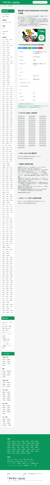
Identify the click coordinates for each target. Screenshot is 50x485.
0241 (7, 112)
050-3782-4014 (42, 130)
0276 (11, 129)
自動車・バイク (5, 338)
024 (11, 110)
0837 (11, 243)
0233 (3, 108)
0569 (11, 186)
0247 (3, 116)
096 (11, 290)
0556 (3, 180)
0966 (11, 292)
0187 (3, 96)
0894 (7, 275)
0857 (7, 259)
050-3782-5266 (42, 145)
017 (7, 86)
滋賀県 (8, 398)
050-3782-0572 (32, 120)
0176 (3, 90)
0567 (3, 186)
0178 (7, 90)
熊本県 (8, 421)
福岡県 (3, 419)
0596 (7, 200)
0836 (7, 243)
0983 (3, 304)
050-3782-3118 (42, 118)
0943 (3, 282)
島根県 (8, 405)
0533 (11, 169)
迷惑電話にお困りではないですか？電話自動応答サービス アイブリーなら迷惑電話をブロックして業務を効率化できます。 (33, 106)
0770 (11, 224)
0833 (7, 241)
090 (10, 22)
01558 (3, 67)
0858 (11, 259)
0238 (7, 110)
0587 (3, 198)
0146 (3, 61)
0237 (3, 110)
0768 (3, 224)
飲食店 (3, 336)
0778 (11, 228)
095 (3, 286)
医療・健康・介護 (6, 328)
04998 (3, 167)
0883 (11, 269)
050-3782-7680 (42, 132)
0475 (3, 157)
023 (11, 106)
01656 (8, 82)
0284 (7, 135)
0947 (3, 284)
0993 (3, 310)
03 (10, 143)
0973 (11, 296)
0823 (7, 237)
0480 (11, 159)
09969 (7, 312)
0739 (7, 210)
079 (10, 230)
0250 (3, 118)
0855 (11, 257)
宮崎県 (8, 423)
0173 (3, 88)
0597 (11, 200)
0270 (3, 129)
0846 (11, 249)
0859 (3, 261)
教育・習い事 (5, 330)
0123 (7, 39)
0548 (11, 175)
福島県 (3, 365)
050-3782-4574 (32, 143)
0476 (7, 157)
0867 (11, 263)
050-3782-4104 (21, 126)
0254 (7, 118)
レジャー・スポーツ (6, 334)
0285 (11, 135)
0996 (3, 312)
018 (3, 92)
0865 (3, 263)
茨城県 (3, 375)
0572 (3, 188)
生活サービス (36, 75)
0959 (7, 290)
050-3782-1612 (42, 128)
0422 (10, 145)
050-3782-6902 (32, 145)
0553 (3, 178)
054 (7, 173)
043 (7, 147)
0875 (3, 267)
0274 (7, 129)
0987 (7, 306)
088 (3, 269)
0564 (3, 184)
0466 (11, 153)
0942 (11, 281)
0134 (3, 45)
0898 (11, 277)
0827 (7, 239)
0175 (11, 88)
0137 (3, 47)
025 (11, 116)
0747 (8, 216)
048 (7, 159)
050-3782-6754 (42, 124)
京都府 (3, 398)
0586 (11, 196)
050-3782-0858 (32, 137)
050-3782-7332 (32, 126)
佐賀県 (8, 419)
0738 (3, 210)
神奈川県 (9, 371)
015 (11, 61)
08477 (7, 251)
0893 (3, 275)
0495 (3, 163)
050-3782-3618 (21, 137)
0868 (3, 265)
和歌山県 (9, 400)
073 (11, 206)
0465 (7, 153)
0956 (11, 288)
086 (7, 261)
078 (7, 230)
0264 (11, 124)
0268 (3, 127)
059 (7, 198)
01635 (8, 76)
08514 (3, 255)
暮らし (8, 344)
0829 (11, 239)
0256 (3, 120)
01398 (3, 55)
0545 (3, 175)
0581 (11, 194)
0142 (8, 55)
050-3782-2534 (32, 118)
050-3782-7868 (42, 120)
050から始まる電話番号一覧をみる (25, 158)
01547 (3, 65)
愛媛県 (8, 411)
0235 (11, 108)
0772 (7, 226)
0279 (11, 131)
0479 (3, 159)
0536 (3, 171)
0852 (8, 255)
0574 (11, 188)
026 (7, 122)
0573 (7, 188)
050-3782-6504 (21, 130)
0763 (11, 220)
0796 (7, 233)
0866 (7, 263)
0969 (11, 294)
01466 (7, 61)
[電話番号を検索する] (34, 2)
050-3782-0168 (21, 120)
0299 (7, 143)
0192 (3, 98)
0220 (7, 102)
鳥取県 (3, 405)
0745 (3, 214)
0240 (3, 112)
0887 (11, 271)
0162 (8, 73)
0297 (3, 143)
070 (3, 22)
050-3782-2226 (32, 132)
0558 (11, 180)
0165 (3, 80)
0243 (3, 114)
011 (3, 39)
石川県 (3, 386)
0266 (7, 126)
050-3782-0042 (42, 143)
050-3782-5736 (32, 130)
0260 (11, 122)
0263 (7, 124)
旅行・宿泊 (4, 326)
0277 (3, 131)
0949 (11, 284)
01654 (7, 80)
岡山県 (3, 407)
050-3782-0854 (32, 116)
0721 (3, 206)
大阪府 (3, 396)
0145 (11, 57)
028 (3, 133)
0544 (11, 173)
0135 (7, 45)
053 (11, 167)
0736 (7, 208)
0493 (7, 161)
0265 (3, 126)
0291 (7, 139)
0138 (3, 51)
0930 (3, 281)
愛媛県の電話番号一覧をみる (24, 192)
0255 (11, 118)
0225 (7, 104)
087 (11, 265)
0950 (7, 286)
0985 (11, 304)
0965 (7, 292)
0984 (7, 304)
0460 (10, 151)
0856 (3, 259)
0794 (11, 231)
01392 (3, 53)
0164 (3, 78)
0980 (11, 300)
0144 (7, 57)
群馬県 (3, 377)
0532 (7, 169)
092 (3, 279)
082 (11, 235)
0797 (11, 233)
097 (3, 296)
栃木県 (8, 375)
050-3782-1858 (42, 137)
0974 (3, 298)
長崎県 (3, 421)
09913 (8, 308)
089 (7, 273)
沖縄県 (9, 425)
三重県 (8, 394)
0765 (3, 222)
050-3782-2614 (21, 122)
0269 (7, 127)
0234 (7, 108)
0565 (7, 184)
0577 (8, 192)
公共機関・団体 (5, 340)
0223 (11, 102)
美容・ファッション (6, 332)
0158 (3, 71)
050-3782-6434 (21, 143)
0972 (7, 296)
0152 (3, 63)
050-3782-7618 (32, 122)
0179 (11, 90)
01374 (3, 49)
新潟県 (3, 384)
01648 (7, 78)
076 (3, 220)
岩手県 (3, 361)
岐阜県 (3, 394)
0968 (7, 294)
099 (11, 306)
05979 (3, 202)
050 (3, 28)
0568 (7, 186)
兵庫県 (8, 396)
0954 (3, 288)
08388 (3, 247)
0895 (11, 275)
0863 (11, 261)
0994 (7, 310)
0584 (3, 196)
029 (3, 139)
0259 (3, 122)
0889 (3, 273)
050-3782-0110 (21, 116)
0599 (3, 204)
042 (6, 145)
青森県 (8, 359)
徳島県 (8, 409)
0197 (7, 100)
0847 (3, 251)
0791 (7, 231)
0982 (8, 302)
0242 (11, 112)
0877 (7, 267)
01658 (3, 84)
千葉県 (8, 373)
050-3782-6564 (21, 145)
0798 (3, 235)
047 (7, 155)
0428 (3, 147)
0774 (3, 228)
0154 (11, 63)
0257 (7, 120)
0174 (7, 88)
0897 (7, 277)
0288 (7, 137)
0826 (3, 239)
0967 (3, 294)
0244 (7, 114)
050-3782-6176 (42, 133)
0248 (7, 116)
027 (11, 127)
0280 (7, 133)
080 (6, 22)
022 (3, 102)
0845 (7, 249)
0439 (7, 149)
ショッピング (5, 342)
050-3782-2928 (21, 133)
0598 (8, 202)
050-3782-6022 (42, 116)
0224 (3, 104)
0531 (3, 169)
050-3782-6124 (42, 135)
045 (3, 151)
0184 (3, 94)
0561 (3, 182)
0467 (3, 155)
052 (8, 167)
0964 (3, 292)
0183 (11, 92)
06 (6, 204)
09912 (3, 308)
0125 (3, 41)
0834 (11, 241)
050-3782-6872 (42, 122)
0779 (3, 230)
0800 (7, 16)
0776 (7, 228)
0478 (11, 157)
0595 (3, 200)
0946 (11, 282)
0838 (3, 245)
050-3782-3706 (21, 139)
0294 (3, 141)
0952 (11, 286)
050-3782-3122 (21, 135)
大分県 (3, 423)
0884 (3, 271)
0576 (7, 190)
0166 (8, 84)
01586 (7, 71)
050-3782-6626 (36, 56)
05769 (3, 192)
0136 (11, 45)
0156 (8, 67)
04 (3, 145)
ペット (3, 344)
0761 (7, 220)
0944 (7, 282)
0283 (3, 135)
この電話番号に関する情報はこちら (26, 103)
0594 (11, 198)
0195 (3, 100)
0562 (7, 182)
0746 (7, 214)
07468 (3, 216)
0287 (3, 137)
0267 (11, 126)
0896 (3, 277)
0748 (3, 218)
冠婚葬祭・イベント (6, 346)
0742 (3, 212)
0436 (11, 147)
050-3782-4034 (32, 141)
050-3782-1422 (21, 128)
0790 (3, 231)
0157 (8, 69)
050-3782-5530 (21, 132)
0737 (11, 208)
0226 (11, 104)
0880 (7, 269)
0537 (7, 171)
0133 (8, 43)
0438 (3, 149)
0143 (3, 57)
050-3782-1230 (32, 135)
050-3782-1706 (32, 128)
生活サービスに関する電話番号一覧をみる (27, 203)
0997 (12, 312)
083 (3, 241)
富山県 (8, 384)
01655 (3, 82)
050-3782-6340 (21, 141)
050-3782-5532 (42, 139)
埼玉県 (3, 373)
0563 (11, 182)
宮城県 (8, 361)
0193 (7, 98)
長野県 (8, 382)
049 (3, 161)
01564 (3, 69)
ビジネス (4, 324)
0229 (7, 106)
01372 (7, 47)
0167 (3, 86)
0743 (7, 212)
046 (6, 151)
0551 (11, 177)
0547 (7, 175)
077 (7, 224)
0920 (7, 279)
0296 (11, 141)
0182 (7, 92)
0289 (11, 137)
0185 (7, 94)
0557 (7, 180)
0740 (11, 210)
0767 (11, 222)
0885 (7, 271)
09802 (3, 302)
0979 (3, 300)
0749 (7, 218)
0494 (11, 161)
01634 (3, 76)
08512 (7, 253)
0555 (11, 178)
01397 (8, 53)
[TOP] (1, 5)
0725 (7, 206)
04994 (3, 165)
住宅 (11, 322)
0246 (11, 114)
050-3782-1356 (21, 124)
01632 (7, 74)
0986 (3, 306)
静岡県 (3, 392)
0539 (3, 173)
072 (10, 204)
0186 (11, 94)
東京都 (3, 371)
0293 (11, 139)
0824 (11, 237)
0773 (11, 226)
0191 (11, 96)
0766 (7, 222)
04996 (8, 165)
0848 (3, 253)
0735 (3, 208)
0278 (7, 131)
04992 (7, 163)
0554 (7, 178)
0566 (11, 184)
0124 (11, 39)
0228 (3, 106)
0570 (3, 33)
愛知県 (8, 392)
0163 (3, 74)
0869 (7, 265)
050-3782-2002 (32, 139)
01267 (3, 43)
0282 (11, 133)
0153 (7, 63)
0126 (7, 41)
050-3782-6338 (21, 147)
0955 (7, 288)
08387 (7, 245)
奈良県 (3, 400)
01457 (8, 59)
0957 (3, 290)
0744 (11, 212)
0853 (3, 257)
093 (10, 279)
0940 (7, 281)
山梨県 (3, 382)
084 (3, 249)
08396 (8, 247)
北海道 (3, 359)
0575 (3, 190)
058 (7, 194)
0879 (11, 267)
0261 (3, 124)
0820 (3, 237)
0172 (11, 86)
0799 (7, 235)
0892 (11, 273)
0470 (11, 155)
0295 (7, 141)
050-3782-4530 (32, 133)
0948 (7, 284)
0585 (7, 196)
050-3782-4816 (42, 126)
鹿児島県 (4, 425)
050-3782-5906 (21, 118)
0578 (3, 194)
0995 (11, 310)
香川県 (3, 411)
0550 (7, 177)
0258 (11, 120)
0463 (3, 153)
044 (11, 149)
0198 (11, 100)
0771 (3, 226)
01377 (8, 49)
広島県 (8, 407)
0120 (3, 16)
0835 (3, 243)
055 (3, 177)
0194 (11, 98)
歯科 (3, 347)
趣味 (10, 326)
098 (7, 300)
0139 (7, 51)
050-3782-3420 (42, 141)
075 (11, 218)
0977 (7, 298)
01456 (3, 59)
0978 (11, 298)
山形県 (8, 363)
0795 (3, 233)
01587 (3, 73)
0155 (8, 65)
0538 (11, 171)
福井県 (8, 386)
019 (7, 96)
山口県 (3, 409)
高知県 (3, 413)
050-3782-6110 (32, 124)
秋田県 (3, 363)
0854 (7, 257)
